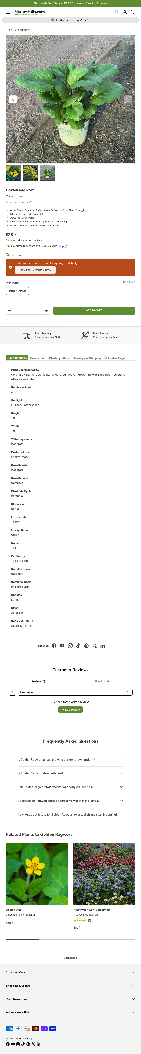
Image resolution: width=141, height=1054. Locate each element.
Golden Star (13, 909)
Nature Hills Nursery (22, 1038)
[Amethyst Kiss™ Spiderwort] (104, 874)
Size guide (129, 281)
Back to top (70, 957)
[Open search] (12, 692)
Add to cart (94, 310)
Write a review (70, 709)
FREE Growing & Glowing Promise (85, 3)
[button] (133, 12)
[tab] (17, 358)
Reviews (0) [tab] (38, 681)
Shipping (11, 240)
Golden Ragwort (22, 29)
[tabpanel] (70, 497)
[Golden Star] (37, 874)
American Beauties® (19, 202)
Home (9, 29)
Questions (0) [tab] (102, 681)
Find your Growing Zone (35, 269)
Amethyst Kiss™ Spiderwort (91, 909)
